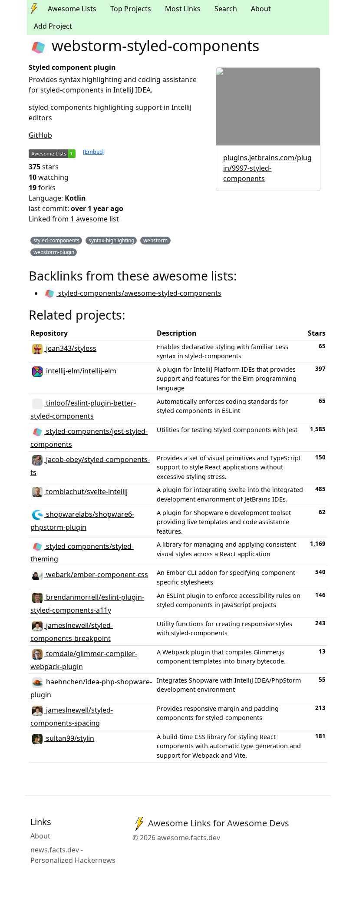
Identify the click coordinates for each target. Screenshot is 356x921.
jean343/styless (70, 348)
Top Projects (130, 8)
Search (225, 8)
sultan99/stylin (69, 738)
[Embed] (94, 151)
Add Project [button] (53, 26)
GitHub (40, 135)
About (261, 8)
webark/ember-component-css (96, 574)
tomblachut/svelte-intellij (86, 491)
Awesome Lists (72, 8)
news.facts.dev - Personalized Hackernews (72, 855)
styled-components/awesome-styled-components (138, 293)
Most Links (183, 8)
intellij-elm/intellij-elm (80, 371)
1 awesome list (94, 219)
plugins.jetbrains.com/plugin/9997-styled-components (267, 168)
